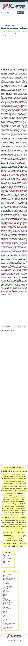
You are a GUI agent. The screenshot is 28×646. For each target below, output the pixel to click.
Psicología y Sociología (8, 627)
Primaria (5, 575)
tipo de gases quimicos (16, 530)
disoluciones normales (14, 532)
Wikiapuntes (13, 643)
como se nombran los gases (14, 505)
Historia (5, 590)
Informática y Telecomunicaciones (10, 600)
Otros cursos (6, 583)
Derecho (5, 606)
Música (4, 620)
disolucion (25, 110)
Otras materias (6, 587)
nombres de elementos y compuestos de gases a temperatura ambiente (15, 528)
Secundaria (5, 577)
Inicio (2, 25)
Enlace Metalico (18, 476)
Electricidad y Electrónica (8, 602)
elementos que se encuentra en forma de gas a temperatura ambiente (14, 508)
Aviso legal (18, 640)
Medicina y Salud (7, 608)
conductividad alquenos (10, 543)
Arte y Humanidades (7, 628)
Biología (5, 594)
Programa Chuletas (10, 31)
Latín (4, 614)
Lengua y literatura (7, 589)
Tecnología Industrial (7, 618)
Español (5, 612)
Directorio (7, 25)
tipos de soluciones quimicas (14, 474)
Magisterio (5, 607)
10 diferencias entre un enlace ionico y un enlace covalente (14, 517)
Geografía (5, 599)
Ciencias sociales (7, 604)
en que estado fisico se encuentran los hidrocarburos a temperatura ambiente (14, 479)
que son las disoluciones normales (17, 497)
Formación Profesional (8, 579)
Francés (5, 611)
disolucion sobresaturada (13, 134)
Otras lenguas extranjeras (9, 616)
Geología (5, 619)
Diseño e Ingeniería (7, 624)
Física (4, 595)
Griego (4, 615)
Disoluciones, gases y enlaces (14, 28)
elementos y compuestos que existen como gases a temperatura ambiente (14, 538)
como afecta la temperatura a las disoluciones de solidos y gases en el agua (13, 525)
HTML (9, 558)
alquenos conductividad (19, 471)
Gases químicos (7, 476)
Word (9, 555)
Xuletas (9, 640)
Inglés (4, 598)
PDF (9, 562)
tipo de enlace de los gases (11, 504)
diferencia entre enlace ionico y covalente (14, 544)
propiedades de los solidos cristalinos (14, 499)
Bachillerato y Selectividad (9, 578)
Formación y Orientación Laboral (10, 610)
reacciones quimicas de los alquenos (17, 510)
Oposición (5, 582)
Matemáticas (6, 593)
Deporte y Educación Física (9, 623)
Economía (5, 603)
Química (13, 25)
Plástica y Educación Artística (9, 626)
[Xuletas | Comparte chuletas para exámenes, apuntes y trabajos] (14, 10)
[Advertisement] (14, 20)
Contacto (13, 640)
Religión (5, 622)
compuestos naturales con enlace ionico (14, 501)
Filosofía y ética (6, 591)
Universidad (5, 580)
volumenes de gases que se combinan (14, 490)
